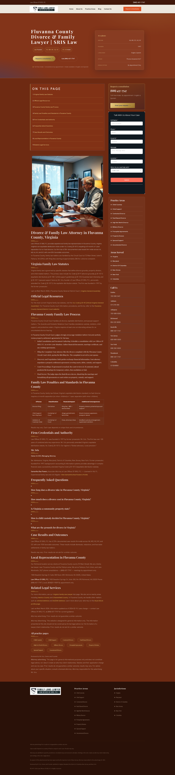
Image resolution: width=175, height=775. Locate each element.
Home (71, 9)
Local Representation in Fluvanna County (47, 138)
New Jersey (114, 336)
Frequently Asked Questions (43, 126)
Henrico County (43, 598)
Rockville (114, 327)
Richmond (114, 318)
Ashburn (113, 301)
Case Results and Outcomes (43, 132)
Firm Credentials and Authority (44, 120)
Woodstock (114, 353)
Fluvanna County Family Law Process (46, 107)
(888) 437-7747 (139, 2)
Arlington (114, 310)
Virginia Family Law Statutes (43, 94)
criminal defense (43, 601)
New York (114, 344)
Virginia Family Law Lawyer (62, 594)
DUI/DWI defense (59, 601)
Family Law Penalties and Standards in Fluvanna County (52, 113)
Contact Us (108, 9)
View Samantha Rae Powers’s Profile (74, 475)
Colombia (114, 362)
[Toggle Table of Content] (102, 86)
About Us (79, 9)
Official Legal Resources (42, 101)
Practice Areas (90, 9)
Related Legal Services (41, 145)
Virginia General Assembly (90, 291)
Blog (99, 9)
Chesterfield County (60, 598)
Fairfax (113, 292)
